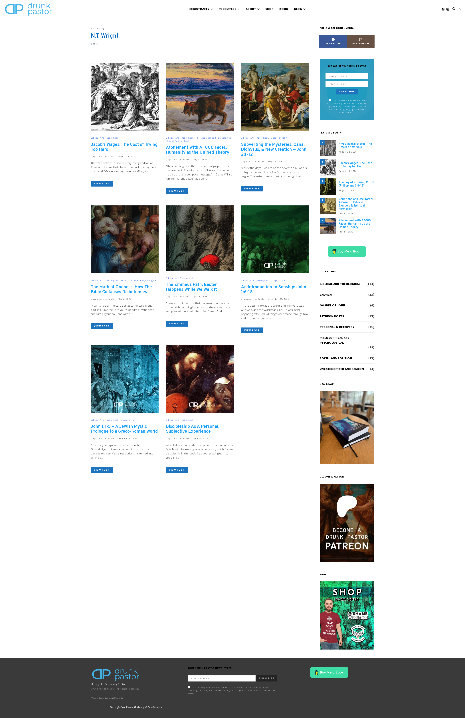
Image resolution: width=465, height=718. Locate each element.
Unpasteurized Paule (102, 156)
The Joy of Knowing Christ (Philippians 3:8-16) (356, 184)
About (251, 9)
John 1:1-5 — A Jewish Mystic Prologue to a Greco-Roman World (124, 429)
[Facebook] (443, 9)
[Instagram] (447, 9)
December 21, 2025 (278, 299)
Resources (227, 9)
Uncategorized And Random (342, 369)
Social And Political (178, 140)
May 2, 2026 (124, 299)
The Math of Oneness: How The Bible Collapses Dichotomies (121, 289)
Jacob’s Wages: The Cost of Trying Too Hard (124, 147)
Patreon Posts (332, 316)
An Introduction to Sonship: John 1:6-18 (273, 289)
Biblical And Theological (104, 137)
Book (283, 9)
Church (326, 295)
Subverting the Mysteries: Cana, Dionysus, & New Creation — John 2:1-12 (273, 149)
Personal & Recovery (337, 327)
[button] (459, 9)
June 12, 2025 (200, 438)
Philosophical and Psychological (214, 137)
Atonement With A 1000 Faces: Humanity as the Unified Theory (197, 150)
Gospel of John (279, 137)
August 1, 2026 (347, 190)
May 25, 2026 (275, 161)
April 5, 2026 (200, 296)
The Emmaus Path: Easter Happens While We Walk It (191, 287)
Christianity (199, 9)
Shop (269, 9)
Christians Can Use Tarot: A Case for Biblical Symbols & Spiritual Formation (356, 204)
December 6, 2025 (128, 438)
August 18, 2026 (127, 156)
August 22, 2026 (348, 151)
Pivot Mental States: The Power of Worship (355, 145)
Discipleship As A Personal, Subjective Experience (192, 429)
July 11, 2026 (200, 159)
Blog (298, 9)
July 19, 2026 (346, 213)
